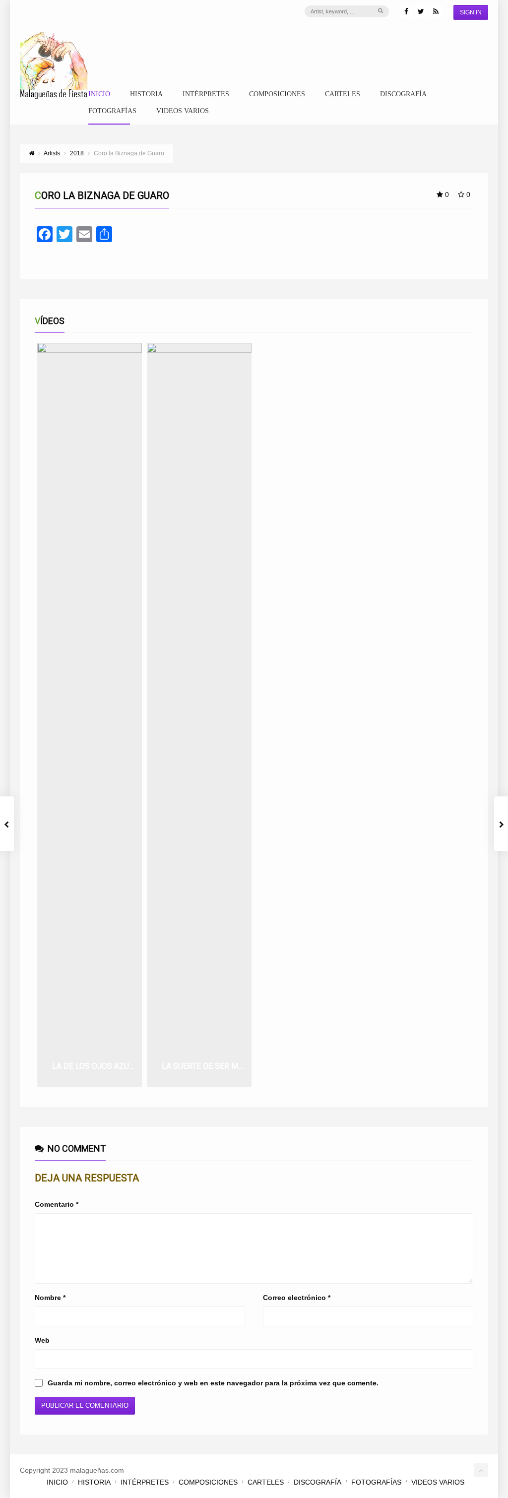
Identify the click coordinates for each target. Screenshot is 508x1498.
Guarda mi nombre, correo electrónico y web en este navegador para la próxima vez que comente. (213, 1383)
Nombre (50, 1298)
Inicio (99, 94)
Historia (146, 94)
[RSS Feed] (436, 11)
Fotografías (112, 111)
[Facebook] (406, 11)
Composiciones (277, 94)
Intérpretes (206, 94)
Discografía (403, 94)
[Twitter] (421, 11)
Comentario (56, 1204)
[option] (89, 715)
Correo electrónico (296, 1298)
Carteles (342, 94)
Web (42, 1340)
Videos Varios (182, 111)
